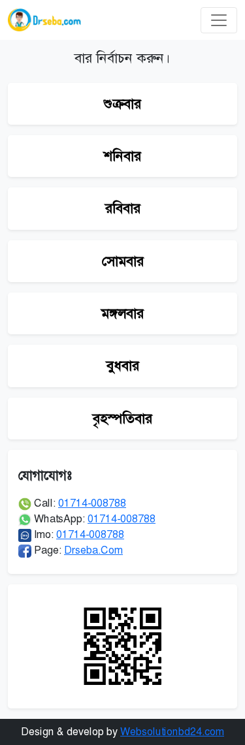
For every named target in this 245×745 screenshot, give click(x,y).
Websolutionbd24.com (172, 731)
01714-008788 (92, 503)
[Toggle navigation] (219, 20)
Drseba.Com (93, 550)
